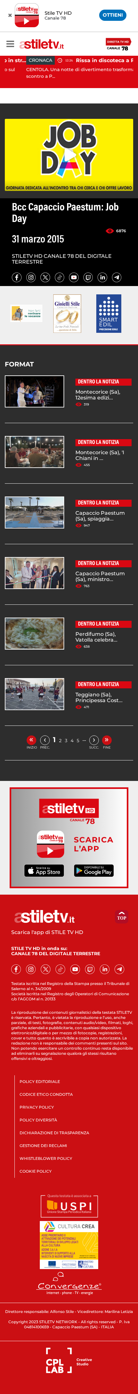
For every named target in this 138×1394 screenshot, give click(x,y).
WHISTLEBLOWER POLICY (46, 1158)
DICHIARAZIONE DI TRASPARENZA (54, 1132)
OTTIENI (113, 15)
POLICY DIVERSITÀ (38, 1120)
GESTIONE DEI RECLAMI (43, 1145)
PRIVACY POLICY (37, 1107)
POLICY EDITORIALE (40, 1081)
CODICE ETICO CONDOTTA (46, 1094)
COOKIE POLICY (36, 1171)
